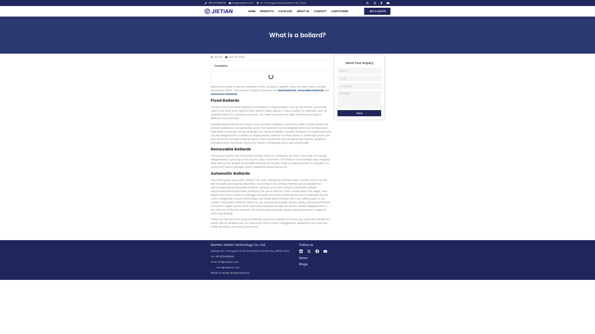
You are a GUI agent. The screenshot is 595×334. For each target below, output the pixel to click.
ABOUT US (303, 11)
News (303, 258)
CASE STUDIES (339, 11)
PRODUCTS (267, 11)
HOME (251, 11)
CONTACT (320, 11)
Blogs (303, 264)
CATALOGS (285, 11)
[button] (367, 3)
